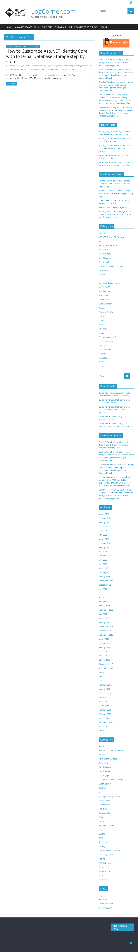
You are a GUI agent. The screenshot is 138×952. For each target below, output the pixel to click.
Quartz (102, 320)
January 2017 (104, 689)
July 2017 (102, 672)
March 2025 (104, 539)
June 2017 (103, 676)
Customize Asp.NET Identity (18, 46)
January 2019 (104, 647)
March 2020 (104, 618)
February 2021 (105, 601)
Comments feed (106, 903)
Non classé (103, 295)
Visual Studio (104, 358)
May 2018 (103, 651)
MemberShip (86, 66)
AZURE (102, 241)
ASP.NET (102, 233)
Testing (102, 345)
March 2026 (104, 514)
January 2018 (104, 660)
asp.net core (51, 66)
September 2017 (106, 668)
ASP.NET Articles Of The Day (83, 27)
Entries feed (104, 899)
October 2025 (105, 526)
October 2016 (105, 693)
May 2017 (103, 680)
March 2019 (104, 639)
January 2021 (104, 605)
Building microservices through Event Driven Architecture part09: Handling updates (115, 62)
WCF (101, 362)
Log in (101, 895)
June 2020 (103, 614)
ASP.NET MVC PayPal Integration (113, 207)
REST (101, 324)
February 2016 (105, 710)
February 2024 (105, 555)
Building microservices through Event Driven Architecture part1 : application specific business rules (115, 214)
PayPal (102, 316)
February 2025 (105, 543)
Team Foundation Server (109, 337)
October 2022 (105, 585)
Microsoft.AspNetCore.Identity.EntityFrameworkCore (50, 69)
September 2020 (106, 610)
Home (8, 27)
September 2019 (106, 635)
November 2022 (106, 580)
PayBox (102, 308)
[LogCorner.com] (16, 9)
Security (74, 69)
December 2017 (106, 664)
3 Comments (37, 66)
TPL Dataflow (105, 349)
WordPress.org (105, 908)
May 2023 (103, 560)
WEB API (102, 366)
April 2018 (103, 655)
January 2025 (104, 547)
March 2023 (104, 568)
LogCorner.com (53, 11)
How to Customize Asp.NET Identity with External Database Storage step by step (116, 193)
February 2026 (105, 518)
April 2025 (103, 535)
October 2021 (105, 593)
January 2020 (104, 622)
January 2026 (104, 522)
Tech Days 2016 (106, 341)
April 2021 (103, 597)
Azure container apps (108, 245)
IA (99, 278)
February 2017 (105, 685)
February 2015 (105, 714)
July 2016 (102, 697)
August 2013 (104, 726)
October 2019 (105, 630)
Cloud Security (105, 253)
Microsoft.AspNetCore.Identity (17, 69)
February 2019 (105, 643)
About (104, 27)
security (102, 333)
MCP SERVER (104, 287)
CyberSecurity (105, 270)
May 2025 (103, 530)
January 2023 (104, 576)
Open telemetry (105, 303)
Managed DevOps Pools (27, 27)
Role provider (104, 328)
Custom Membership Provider (68, 66)
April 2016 (103, 701)
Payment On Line (106, 312)
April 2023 (103, 564)
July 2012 (102, 730)
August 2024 (104, 551)
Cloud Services (105, 258)
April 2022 (103, 589)
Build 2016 (47, 27)
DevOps (102, 274)
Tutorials (60, 27)
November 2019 (106, 626)
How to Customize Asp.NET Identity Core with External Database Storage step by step (46, 56)
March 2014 (104, 718)
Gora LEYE (27, 66)
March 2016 (104, 705)
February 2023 (105, 572)
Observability (104, 299)
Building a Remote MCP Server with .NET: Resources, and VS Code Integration (114, 148)
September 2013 (106, 722)
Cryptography (104, 262)
